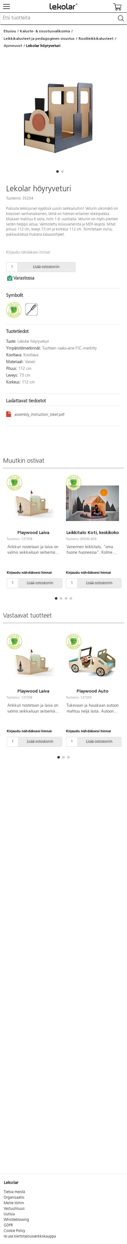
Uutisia (9, 1214)
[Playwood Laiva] (33, 503)
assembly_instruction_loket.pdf (39, 415)
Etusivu (10, 31)
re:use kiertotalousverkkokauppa (30, 1236)
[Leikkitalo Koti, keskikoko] (92, 503)
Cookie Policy (14, 1231)
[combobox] (63, 18)
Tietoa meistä (14, 1192)
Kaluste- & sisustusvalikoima (45, 31)
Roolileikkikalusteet (96, 38)
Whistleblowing (16, 1220)
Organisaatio (14, 1198)
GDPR (8, 1225)
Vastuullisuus (14, 1209)
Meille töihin (14, 1203)
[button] (57, 171)
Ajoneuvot (13, 45)
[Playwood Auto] (92, 662)
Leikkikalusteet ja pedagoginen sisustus (39, 38)
